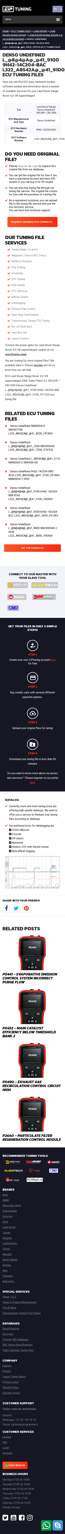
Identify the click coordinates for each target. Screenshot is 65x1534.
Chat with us (16, 1465)
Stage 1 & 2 (9, 1296)
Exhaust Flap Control (23, 308)
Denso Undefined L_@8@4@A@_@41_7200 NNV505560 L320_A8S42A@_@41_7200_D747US (31, 446)
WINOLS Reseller (22, 261)
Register (23, 166)
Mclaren (7, 1238)
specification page (15, 354)
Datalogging (19, 302)
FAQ (4, 1442)
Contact (6, 1437)
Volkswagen (9, 1211)
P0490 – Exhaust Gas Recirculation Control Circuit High (31, 1086)
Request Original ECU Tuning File (32, 222)
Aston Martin (9, 1259)
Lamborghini (9, 1243)
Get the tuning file (32, 548)
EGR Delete (18, 285)
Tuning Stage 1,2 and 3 (25, 249)
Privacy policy (10, 1382)
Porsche (7, 1216)
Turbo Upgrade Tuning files (18, 1350)
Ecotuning (17, 273)
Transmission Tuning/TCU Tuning (31, 320)
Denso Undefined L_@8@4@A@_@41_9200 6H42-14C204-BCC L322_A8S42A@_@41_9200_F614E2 (33, 511)
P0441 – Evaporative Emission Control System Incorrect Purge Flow (29, 978)
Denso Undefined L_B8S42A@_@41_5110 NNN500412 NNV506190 (34, 460)
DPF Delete (18, 279)
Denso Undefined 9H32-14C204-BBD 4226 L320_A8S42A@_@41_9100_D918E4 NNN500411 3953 (34, 475)
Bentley (6, 1265)
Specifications (10, 1328)
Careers (7, 1365)
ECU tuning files (21, 31)
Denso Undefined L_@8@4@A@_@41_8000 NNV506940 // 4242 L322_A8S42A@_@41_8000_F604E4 (32, 530)
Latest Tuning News (14, 1376)
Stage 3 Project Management (19, 1302)
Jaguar (6, 1232)
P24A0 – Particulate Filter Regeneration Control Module (31, 1137)
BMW (5, 1200)
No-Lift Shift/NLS (22, 326)
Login (35, 166)
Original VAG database (15, 1339)
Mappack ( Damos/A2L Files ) (29, 255)
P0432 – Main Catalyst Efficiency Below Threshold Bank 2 (29, 1032)
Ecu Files (7, 1334)
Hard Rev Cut (19, 332)
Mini (5, 1270)
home (5, 31)
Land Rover (40, 31)
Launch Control (20, 338)
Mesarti (7, 1254)
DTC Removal (19, 291)
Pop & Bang (18, 267)
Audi (5, 1194)
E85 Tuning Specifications (17, 1344)
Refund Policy (10, 1387)
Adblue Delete (20, 297)
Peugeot (7, 1275)
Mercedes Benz (11, 1205)
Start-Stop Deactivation (25, 314)
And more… (8, 1281)
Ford (5, 1221)
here (53, 659)
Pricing (6, 1371)
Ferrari (6, 1248)
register (38, 365)
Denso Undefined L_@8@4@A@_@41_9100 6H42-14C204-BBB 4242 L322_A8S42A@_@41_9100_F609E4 (33, 493)
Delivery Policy (11, 1393)
